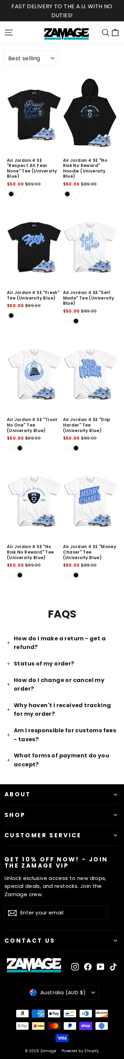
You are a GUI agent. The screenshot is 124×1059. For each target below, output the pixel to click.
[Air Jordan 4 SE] (11, 194)
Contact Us (29, 940)
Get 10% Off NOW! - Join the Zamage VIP (56, 862)
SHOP (14, 815)
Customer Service (43, 835)
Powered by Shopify (80, 1050)
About (17, 794)
